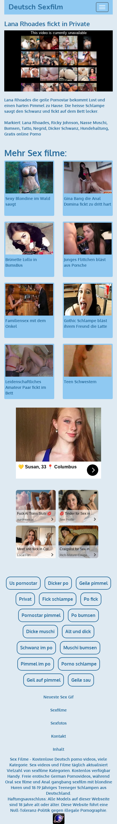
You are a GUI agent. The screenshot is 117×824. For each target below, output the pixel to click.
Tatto (26, 128)
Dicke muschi (40, 631)
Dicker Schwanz (63, 128)
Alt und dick (78, 631)
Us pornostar (23, 583)
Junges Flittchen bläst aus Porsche (85, 262)
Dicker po (58, 583)
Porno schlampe (79, 664)
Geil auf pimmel (43, 680)
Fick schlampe (57, 599)
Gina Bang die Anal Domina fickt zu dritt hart (87, 201)
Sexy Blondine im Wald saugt (27, 201)
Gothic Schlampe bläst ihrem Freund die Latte (85, 323)
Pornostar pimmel (41, 615)
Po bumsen (83, 615)
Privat (25, 599)
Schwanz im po (36, 647)
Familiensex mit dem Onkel (25, 323)
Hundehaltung (94, 128)
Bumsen (12, 128)
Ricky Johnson (64, 122)
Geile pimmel (93, 583)
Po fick (91, 599)
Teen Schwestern (80, 381)
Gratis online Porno (22, 134)
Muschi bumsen (80, 647)
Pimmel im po (36, 664)
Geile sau (81, 680)
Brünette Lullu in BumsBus (21, 262)
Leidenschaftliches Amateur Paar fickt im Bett (25, 387)
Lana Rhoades (35, 122)
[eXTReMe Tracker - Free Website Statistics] (58, 818)
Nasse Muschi (93, 122)
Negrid (39, 128)
